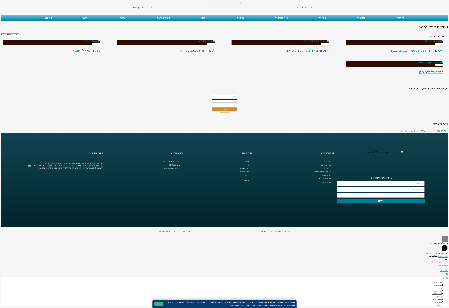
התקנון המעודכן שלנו (237, 305)
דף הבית (400, 17)
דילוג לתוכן (444, 271)
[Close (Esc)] (447, 265)
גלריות (122, 17)
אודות (85, 17)
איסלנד (322, 17)
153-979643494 (424, 131)
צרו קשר (48, 17)
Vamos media (164, 231)
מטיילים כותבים (163, 17)
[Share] (445, 265)
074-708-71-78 (439, 131)
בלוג (203, 17)
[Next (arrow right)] (445, 268)
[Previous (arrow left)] (447, 268)
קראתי (158, 304)
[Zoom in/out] (440, 265)
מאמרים (240, 17)
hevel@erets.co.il (142, 7)
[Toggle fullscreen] (442, 265)
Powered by (443, 257)
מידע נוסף (439, 44)
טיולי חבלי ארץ (281, 17)
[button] (447, 274)
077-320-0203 (304, 7)
